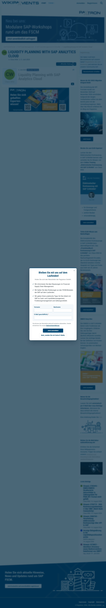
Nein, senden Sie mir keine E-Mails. (53, 335)
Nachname (57, 307)
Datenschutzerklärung (52, 325)
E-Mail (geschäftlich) (41, 314)
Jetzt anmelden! (53, 330)
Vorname (37, 307)
